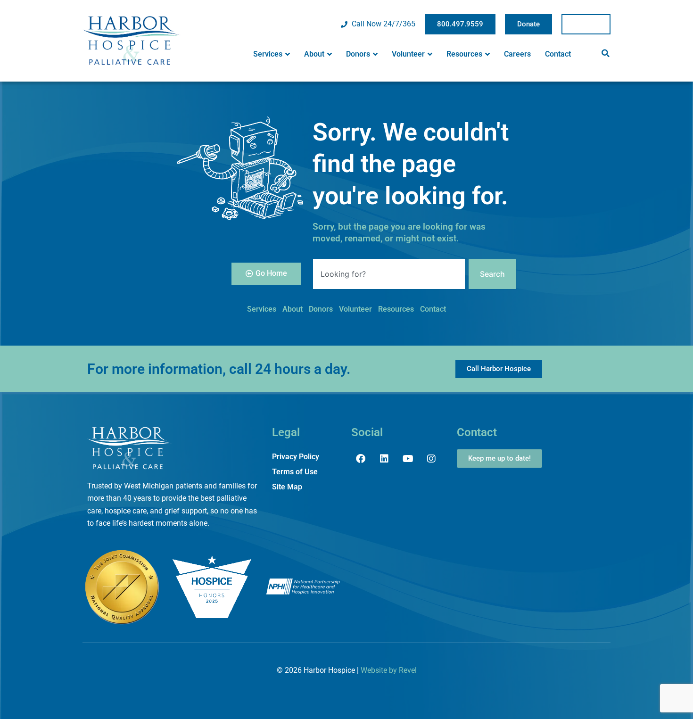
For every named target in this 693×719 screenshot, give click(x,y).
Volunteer (408, 54)
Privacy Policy (295, 456)
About (314, 54)
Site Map (287, 486)
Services (267, 54)
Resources (464, 54)
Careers (517, 54)
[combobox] (389, 274)
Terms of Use (295, 471)
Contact (558, 54)
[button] (605, 53)
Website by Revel (389, 670)
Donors (358, 54)
